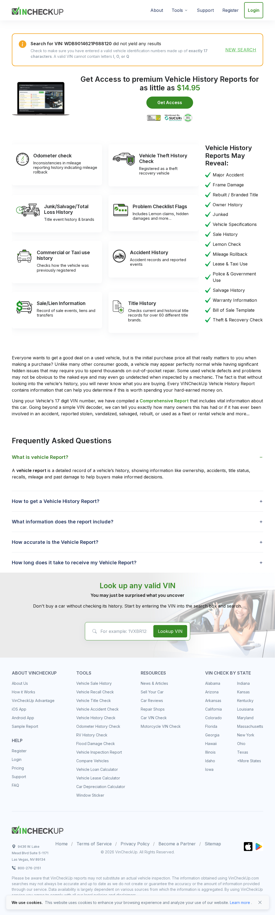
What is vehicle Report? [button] (40, 457)
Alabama (212, 683)
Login (253, 10)
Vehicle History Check (95, 717)
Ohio (241, 743)
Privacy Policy (135, 843)
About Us (20, 683)
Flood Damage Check (95, 743)
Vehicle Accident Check (97, 709)
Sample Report (25, 726)
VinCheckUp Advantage (33, 700)
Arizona (212, 692)
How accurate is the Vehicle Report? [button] (55, 542)
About (156, 10)
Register (230, 10)
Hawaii (211, 743)
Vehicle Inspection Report (99, 752)
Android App (23, 717)
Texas (242, 752)
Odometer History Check (98, 726)
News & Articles (154, 683)
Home (61, 843)
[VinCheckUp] (37, 9)
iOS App (19, 709)
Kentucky (245, 700)
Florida (211, 726)
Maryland (245, 717)
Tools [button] (177, 10)
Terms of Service (94, 843)
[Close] (260, 902)
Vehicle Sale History (94, 683)
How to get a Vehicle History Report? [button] (55, 501)
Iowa (209, 769)
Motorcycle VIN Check (161, 726)
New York (245, 735)
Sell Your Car (152, 692)
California (213, 709)
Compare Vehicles (92, 760)
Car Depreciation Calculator (100, 786)
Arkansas (213, 700)
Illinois (210, 752)
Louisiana (245, 709)
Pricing (18, 768)
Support (205, 10)
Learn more (240, 902)
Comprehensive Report (164, 400)
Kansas (243, 692)
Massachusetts (250, 726)
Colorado (213, 717)
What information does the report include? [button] (62, 521)
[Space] (37, 829)
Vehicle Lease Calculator (98, 778)
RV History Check (91, 735)
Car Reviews (152, 700)
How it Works (23, 692)
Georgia (212, 735)
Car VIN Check (154, 717)
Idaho (210, 760)
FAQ (15, 785)
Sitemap (213, 843)
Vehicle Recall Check (95, 692)
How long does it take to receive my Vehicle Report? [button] (74, 562)
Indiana (243, 683)
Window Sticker (90, 795)
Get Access (169, 102)
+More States (249, 760)
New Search (240, 49)
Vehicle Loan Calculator (97, 769)
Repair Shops (153, 709)
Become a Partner (177, 843)
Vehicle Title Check (93, 700)
